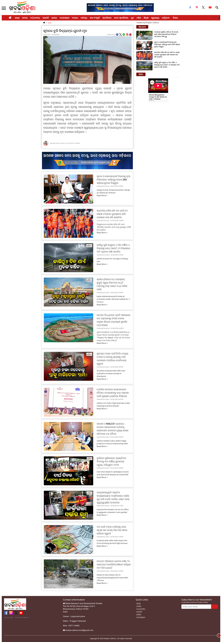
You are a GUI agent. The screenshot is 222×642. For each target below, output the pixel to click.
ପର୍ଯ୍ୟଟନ (166, 17)
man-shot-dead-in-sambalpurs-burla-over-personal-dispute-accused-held (113, 473)
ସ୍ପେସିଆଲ (107, 17)
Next (219, 18)
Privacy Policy (8, 617)
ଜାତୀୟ (25, 17)
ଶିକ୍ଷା (146, 17)
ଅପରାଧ (75, 17)
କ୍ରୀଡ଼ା (54, 17)
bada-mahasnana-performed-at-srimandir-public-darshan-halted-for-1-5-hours (114, 299)
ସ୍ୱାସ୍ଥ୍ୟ (155, 17)
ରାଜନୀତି (46, 17)
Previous (214, 18)
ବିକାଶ (175, 17)
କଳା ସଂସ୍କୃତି (95, 17)
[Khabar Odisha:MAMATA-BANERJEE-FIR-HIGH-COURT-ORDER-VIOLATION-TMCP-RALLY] (144, 35)
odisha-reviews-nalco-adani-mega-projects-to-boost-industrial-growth (112, 442)
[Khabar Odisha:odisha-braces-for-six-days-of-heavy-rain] (144, 65)
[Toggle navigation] (217, 7)
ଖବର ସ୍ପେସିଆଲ (121, 17)
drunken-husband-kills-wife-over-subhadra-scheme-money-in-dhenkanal (111, 373)
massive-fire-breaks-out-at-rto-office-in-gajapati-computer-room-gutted (113, 511)
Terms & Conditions (22, 617)
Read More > (102, 195)
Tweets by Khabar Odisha (147, 22)
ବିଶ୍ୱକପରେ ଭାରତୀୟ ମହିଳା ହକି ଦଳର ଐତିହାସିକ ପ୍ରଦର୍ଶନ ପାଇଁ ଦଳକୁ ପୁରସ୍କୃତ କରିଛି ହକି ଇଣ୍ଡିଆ (114, 227)
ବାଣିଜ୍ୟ (84, 17)
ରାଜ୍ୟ (17, 17)
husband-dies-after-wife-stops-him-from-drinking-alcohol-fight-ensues (112, 542)
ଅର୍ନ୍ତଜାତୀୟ (35, 17)
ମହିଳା (139, 17)
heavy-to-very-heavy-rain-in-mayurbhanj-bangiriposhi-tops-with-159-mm (112, 578)
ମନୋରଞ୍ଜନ (64, 17)
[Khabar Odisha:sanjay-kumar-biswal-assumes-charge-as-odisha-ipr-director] (144, 45)
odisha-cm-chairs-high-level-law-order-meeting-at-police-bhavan (113, 404)
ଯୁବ (132, 17)
